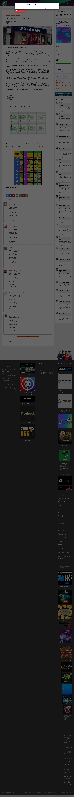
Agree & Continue (20, 10)
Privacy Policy (52, 7)
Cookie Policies (26, 8)
